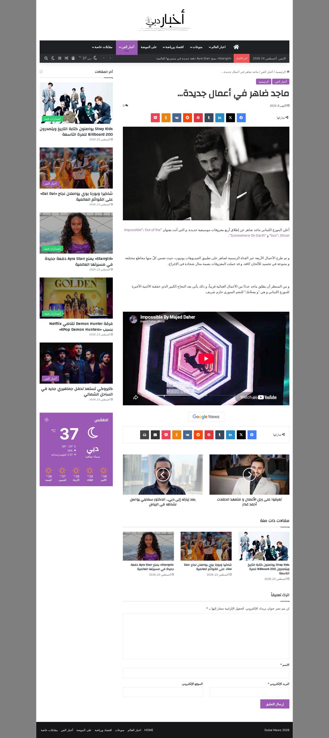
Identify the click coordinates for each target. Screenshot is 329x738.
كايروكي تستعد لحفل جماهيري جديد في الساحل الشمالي (77, 391)
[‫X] (230, 117)
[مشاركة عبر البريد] (155, 434)
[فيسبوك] (241, 117)
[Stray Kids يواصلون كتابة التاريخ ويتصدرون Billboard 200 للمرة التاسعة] (263, 546)
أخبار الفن (128, 47)
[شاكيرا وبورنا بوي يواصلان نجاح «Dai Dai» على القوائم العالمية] (206, 546)
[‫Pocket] (155, 117)
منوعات (198, 47)
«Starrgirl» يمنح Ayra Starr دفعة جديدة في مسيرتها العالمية (152, 567)
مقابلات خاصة (104, 47)
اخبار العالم (219, 47)
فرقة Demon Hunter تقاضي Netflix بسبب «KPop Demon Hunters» (81, 326)
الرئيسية (281, 72)
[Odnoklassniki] (166, 117)
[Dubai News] (164, 20)
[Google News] (206, 417)
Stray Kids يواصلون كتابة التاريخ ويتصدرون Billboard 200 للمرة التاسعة (268, 569)
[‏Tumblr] (209, 117)
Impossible (132, 230)
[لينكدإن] (219, 117)
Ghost (284, 235)
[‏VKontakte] (176, 117)
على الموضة (149, 47)
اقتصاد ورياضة (174, 47)
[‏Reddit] (187, 117)
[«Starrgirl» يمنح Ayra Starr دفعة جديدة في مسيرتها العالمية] (148, 546)
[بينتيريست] (198, 117)
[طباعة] (144, 434)
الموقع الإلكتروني (192, 683)
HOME (148, 730)
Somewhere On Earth (248, 235)
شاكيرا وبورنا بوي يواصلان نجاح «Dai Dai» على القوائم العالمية (208, 567)
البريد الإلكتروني (278, 683)
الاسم (284, 665)
